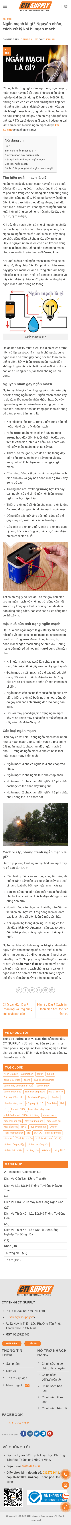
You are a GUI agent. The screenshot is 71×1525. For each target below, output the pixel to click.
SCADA (37, 1132)
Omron (53, 1126)
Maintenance (49, 1115)
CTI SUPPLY (19, 1423)
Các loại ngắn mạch (16, 163)
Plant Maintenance (13, 1132)
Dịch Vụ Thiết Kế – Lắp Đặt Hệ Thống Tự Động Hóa (35, 1216)
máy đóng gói (54, 1121)
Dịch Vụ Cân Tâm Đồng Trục (23, 1178)
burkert (50, 1074)
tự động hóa (32, 1150)
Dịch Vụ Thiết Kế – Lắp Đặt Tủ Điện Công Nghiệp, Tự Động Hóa (31, 1232)
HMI (62, 1103)
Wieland (46, 1150)
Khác (7, 1246)
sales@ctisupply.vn (21, 1317)
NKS (23, 1126)
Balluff (39, 1074)
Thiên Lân (49, 39)
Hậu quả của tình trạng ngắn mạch (25, 159)
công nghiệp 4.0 (34, 1103)
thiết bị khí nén (44, 1138)
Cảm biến (52, 1103)
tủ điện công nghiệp (14, 1144)
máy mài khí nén (12, 1121)
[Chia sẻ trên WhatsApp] (19, 990)
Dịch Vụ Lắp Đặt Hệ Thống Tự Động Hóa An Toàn (33, 1188)
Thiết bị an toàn (24, 1138)
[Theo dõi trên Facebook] (61, 6)
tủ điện (58, 1138)
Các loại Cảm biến (13, 1097)
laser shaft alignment (39, 1109)
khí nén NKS (18, 1109)
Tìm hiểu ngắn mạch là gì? (20, 150)
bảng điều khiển (12, 1080)
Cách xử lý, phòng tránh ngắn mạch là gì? (29, 168)
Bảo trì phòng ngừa (35, 1091)
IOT (6, 1109)
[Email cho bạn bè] (39, 990)
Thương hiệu (12, 1253)
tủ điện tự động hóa (38, 1144)
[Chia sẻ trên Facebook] (26, 990)
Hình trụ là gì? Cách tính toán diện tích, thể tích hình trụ (52, 1009)
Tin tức (7, 19)
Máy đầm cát (11, 1126)
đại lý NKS (59, 1150)
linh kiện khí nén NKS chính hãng (21, 1115)
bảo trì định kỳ (56, 1091)
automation (27, 1074)
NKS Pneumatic (37, 1126)
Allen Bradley (11, 1074)
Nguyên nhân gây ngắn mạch (22, 154)
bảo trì (27, 1080)
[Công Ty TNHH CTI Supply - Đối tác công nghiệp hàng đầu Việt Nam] (35, 6)
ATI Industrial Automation (20, 1171)
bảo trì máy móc (12, 1091)
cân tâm (55, 1097)
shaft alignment (53, 1132)
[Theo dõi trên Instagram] (30, 1434)
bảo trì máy (43, 1085)
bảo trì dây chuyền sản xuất (18, 1085)
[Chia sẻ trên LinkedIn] (52, 990)
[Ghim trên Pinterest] (45, 990)
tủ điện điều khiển (13, 1150)
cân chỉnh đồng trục (37, 1097)
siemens (8, 1138)
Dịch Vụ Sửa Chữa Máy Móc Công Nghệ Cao (33, 1202)
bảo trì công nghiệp (44, 1080)
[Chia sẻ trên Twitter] (32, 990)
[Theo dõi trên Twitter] (37, 1434)
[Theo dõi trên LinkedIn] (65, 6)
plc (28, 1132)
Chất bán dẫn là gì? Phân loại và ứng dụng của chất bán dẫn (17, 1009)
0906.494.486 (31, 1466)
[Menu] (5, 6)
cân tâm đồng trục (13, 1103)
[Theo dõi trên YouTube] (50, 1434)
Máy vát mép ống (34, 1121)
